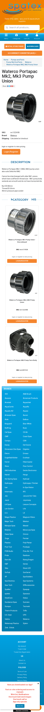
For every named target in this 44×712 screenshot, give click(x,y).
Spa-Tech (8, 585)
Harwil (7, 475)
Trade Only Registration (22, 652)
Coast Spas (27, 436)
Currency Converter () (22, 53)
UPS (24, 615)
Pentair (26, 538)
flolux (7, 466)
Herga (25, 475)
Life (24, 509)
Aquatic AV (9, 411)
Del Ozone (27, 445)
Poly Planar (27, 543)
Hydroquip (9, 483)
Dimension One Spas (13, 449)
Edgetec (26, 449)
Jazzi (7, 500)
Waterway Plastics (12, 623)
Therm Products (11, 611)
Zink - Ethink (9, 628)
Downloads (33, 46)
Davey (7, 445)
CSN (24, 441)
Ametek (8, 402)
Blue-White (27, 424)
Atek (6, 419)
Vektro (7, 619)
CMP (6, 436)
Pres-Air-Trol (28, 551)
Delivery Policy (22, 677)
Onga (7, 538)
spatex (7, 594)
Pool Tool (8, 547)
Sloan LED (27, 568)
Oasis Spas (9, 534)
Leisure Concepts (29, 504)
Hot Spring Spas (11, 479)
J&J (6, 496)
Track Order (22, 649)
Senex (25, 564)
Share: (5, 86)
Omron (25, 534)
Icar (6, 487)
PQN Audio (9, 551)
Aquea (25, 411)
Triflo (25, 611)
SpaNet (8, 589)
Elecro (7, 453)
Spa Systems (28, 581)
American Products (30, 398)
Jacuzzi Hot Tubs (29, 496)
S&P (6, 564)
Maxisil (25, 526)
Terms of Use (22, 671)
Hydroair (26, 479)
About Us (22, 660)
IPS (24, 492)
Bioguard (8, 424)
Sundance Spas (11, 602)
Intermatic (9, 492)
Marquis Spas (10, 526)
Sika (6, 568)
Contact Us (22, 663)
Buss (25, 428)
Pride (7, 555)
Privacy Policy (22, 674)
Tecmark (26, 606)
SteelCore (8, 598)
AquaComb (9, 407)
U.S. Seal (8, 615)
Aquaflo (26, 407)
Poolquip (26, 547)
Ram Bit (8, 560)
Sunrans (26, 602)
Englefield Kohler (11, 458)
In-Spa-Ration (28, 487)
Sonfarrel (26, 572)
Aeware (8, 398)
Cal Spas (8, 432)
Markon (26, 521)
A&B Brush (27, 394)
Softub (7, 572)
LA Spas (8, 504)
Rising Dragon (28, 560)
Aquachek (27, 402)
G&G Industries (10, 470)
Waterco (13, 135)
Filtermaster (27, 462)
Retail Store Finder (15, 46)
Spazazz (26, 594)
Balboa (25, 419)
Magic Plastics (10, 517)
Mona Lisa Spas (29, 530)
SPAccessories (28, 585)
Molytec (8, 530)
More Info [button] (20, 706)
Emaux (25, 453)
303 (6, 394)
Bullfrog (8, 428)
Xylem (25, 623)
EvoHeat (26, 458)
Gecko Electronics (30, 470)
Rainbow (26, 555)
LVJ (6, 513)
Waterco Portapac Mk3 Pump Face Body (22, 360)
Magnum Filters (29, 517)
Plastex (8, 543)
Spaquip (26, 589)
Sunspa (8, 606)
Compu (7, 441)
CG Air (25, 432)
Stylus (25, 598)
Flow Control (28, 466)
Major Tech (9, 521)
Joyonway (27, 500)
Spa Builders (28, 577)
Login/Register (11, 151)
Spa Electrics (10, 581)
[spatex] (22, 8)
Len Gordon (9, 509)
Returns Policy (22, 680)
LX (24, 513)
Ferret (7, 462)
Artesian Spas (10, 415)
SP (6, 577)
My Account (22, 646)
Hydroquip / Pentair (30, 483)
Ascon (25, 415)
